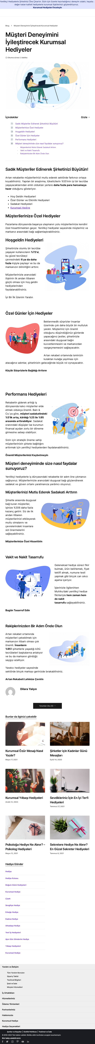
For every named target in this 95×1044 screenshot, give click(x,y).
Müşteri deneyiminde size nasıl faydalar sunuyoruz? (39, 143)
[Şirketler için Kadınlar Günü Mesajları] (70, 734)
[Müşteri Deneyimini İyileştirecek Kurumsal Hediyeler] (47, 85)
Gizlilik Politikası (30, 1032)
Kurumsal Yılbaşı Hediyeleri (24, 798)
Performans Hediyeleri (25, 139)
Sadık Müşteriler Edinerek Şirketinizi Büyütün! (36, 123)
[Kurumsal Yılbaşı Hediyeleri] (25, 781)
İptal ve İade (12, 983)
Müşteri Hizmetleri (15, 987)
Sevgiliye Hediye (12, 905)
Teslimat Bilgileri (14, 980)
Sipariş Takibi (12, 976)
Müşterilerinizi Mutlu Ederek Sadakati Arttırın (38, 147)
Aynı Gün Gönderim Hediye (17, 939)
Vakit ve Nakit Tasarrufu (30, 150)
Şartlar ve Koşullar (14, 1032)
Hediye (8, 871)
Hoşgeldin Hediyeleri (25, 131)
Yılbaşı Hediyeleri (13, 946)
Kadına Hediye (11, 919)
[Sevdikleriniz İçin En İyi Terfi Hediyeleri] (70, 781)
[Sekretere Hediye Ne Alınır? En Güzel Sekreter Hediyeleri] (70, 827)
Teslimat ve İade (45, 1032)
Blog (7, 26)
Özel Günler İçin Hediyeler (27, 135)
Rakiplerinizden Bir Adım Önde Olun (34, 153)
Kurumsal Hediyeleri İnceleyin (47, 7)
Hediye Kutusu (11, 878)
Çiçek (7, 899)
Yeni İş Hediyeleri (13, 932)
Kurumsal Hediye (20, 207)
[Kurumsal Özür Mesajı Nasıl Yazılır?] (25, 734)
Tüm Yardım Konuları (16, 973)
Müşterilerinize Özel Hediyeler (29, 127)
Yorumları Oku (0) (46, 706)
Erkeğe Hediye (11, 912)
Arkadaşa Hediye (12, 926)
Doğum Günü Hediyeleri (15, 885)
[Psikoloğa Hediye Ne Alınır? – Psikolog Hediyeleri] (25, 827)
